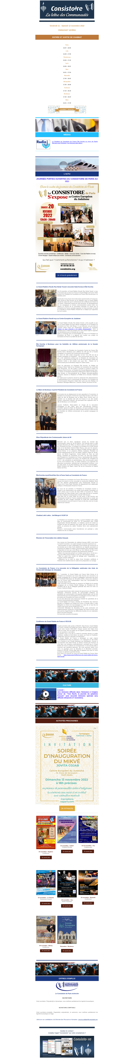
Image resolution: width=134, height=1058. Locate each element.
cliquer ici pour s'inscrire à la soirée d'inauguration (74, 329)
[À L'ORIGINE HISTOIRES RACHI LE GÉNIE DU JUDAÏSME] (45, 694)
